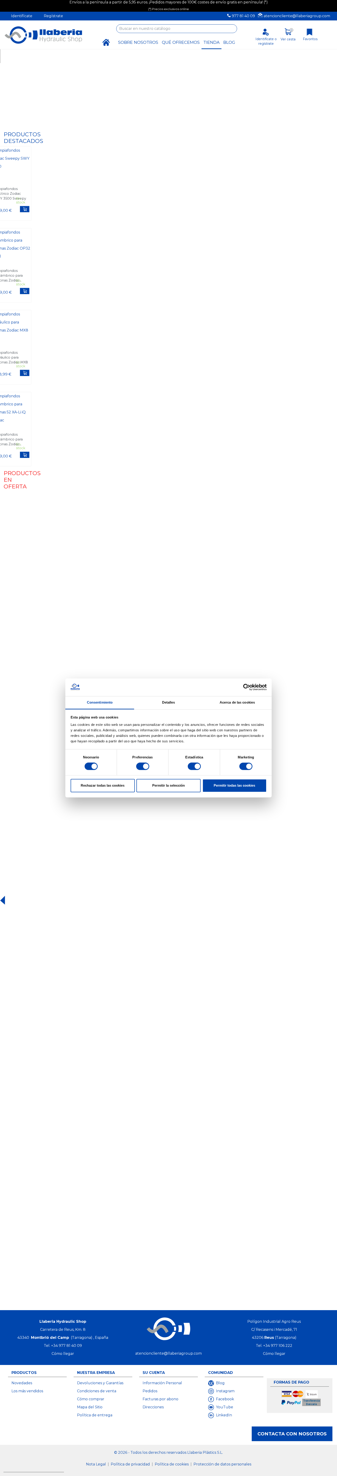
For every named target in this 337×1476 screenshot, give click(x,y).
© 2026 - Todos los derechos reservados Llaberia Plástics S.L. (168, 1452)
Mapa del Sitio (89, 1407)
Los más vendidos (27, 1391)
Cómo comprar (90, 1399)
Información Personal (162, 1383)
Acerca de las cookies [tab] (237, 702)
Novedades (21, 1383)
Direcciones (153, 1407)
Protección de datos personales (222, 1464)
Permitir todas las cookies (234, 785)
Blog (220, 1383)
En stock (20, 200)
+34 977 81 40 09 (66, 1345)
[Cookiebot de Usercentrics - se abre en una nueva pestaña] (247, 687)
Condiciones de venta (96, 1391)
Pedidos (150, 1391)
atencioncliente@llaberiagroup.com (297, 16)
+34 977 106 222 (277, 1345)
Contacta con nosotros (292, 1434)
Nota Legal (96, 1464)
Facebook (224, 1399)
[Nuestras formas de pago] (301, 1399)
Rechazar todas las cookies (102, 785)
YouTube (224, 1407)
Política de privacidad (131, 1464)
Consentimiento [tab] (100, 702)
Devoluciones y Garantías (100, 1383)
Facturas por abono (160, 1399)
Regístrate (53, 16)
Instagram (225, 1391)
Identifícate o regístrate (266, 41)
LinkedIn (223, 1415)
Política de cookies (172, 1464)
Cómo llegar (63, 1353)
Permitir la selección (168, 785)
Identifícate (21, 16)
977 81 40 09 (243, 16)
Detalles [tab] (168, 702)
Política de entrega (94, 1415)
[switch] (142, 766)
